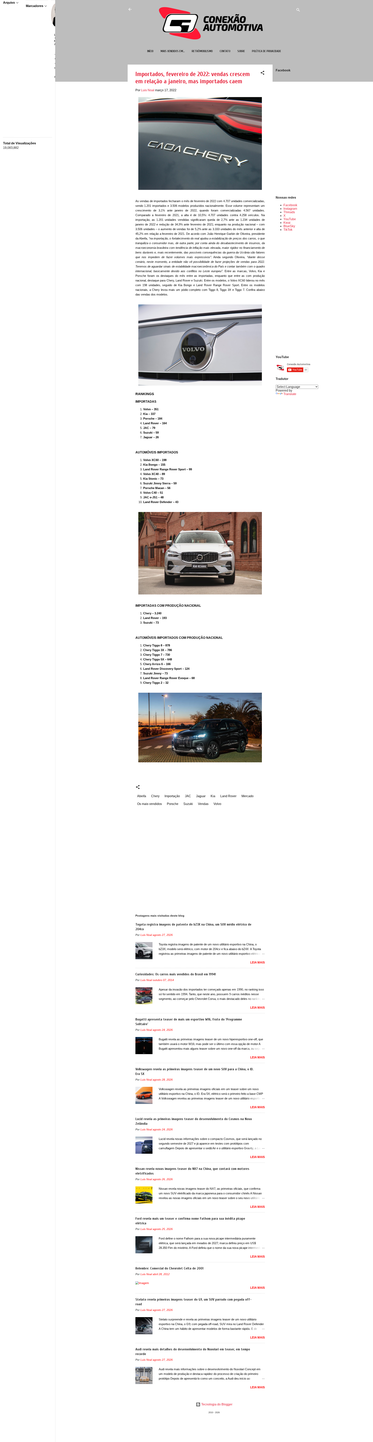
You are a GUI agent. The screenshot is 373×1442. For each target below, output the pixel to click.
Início (150, 51)
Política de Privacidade (266, 51)
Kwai (286, 222)
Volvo (217, 804)
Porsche (172, 804)
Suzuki (188, 804)
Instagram (290, 208)
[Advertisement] (288, 293)
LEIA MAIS (257, 962)
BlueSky (289, 226)
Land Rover (228, 796)
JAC (188, 796)
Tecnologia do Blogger (216, 1404)
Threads (289, 212)
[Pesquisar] (298, 11)
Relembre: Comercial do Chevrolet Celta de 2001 (169, 1268)
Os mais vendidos (149, 804)
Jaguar (201, 796)
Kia (213, 796)
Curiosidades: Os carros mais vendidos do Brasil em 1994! (175, 974)
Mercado (247, 796)
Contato (225, 51)
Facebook (290, 205)
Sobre (241, 51)
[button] (262, 73)
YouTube (289, 219)
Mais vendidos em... (172, 51)
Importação (172, 796)
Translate (289, 394)
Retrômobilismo (202, 51)
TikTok (287, 229)
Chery (155, 796)
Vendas (203, 804)
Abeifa (141, 796)
